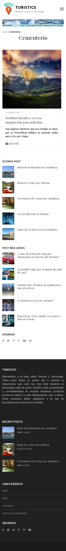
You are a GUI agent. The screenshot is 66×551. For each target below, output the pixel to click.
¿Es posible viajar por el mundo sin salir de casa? (39, 271)
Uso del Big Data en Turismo (33, 214)
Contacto (8, 506)
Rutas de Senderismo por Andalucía (37, 167)
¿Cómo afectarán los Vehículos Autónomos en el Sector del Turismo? (38, 255)
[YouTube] (24, 340)
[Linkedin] (14, 529)
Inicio (4, 32)
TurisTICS (25, 7)
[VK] (30, 340)
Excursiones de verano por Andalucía (38, 198)
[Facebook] (3, 340)
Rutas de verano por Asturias (33, 182)
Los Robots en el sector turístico (35, 300)
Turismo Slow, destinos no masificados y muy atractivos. (39, 286)
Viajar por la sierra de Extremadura (37, 229)
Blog (5, 498)
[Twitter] (8, 340)
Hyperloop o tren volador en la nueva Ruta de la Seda (38, 317)
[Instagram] (18, 340)
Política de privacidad (14, 513)
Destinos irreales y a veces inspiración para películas (24, 120)
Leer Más (13, 143)
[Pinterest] (14, 340)
